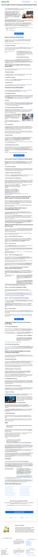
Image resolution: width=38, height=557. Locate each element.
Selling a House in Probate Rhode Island (9, 489)
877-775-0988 (18, 478)
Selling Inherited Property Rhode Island (9, 486)
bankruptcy (16, 415)
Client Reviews (13, 30)
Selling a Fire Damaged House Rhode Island (10, 495)
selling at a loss (21, 251)
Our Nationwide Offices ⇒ (17, 554)
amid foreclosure (23, 90)
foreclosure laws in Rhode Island (18, 264)
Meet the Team (28, 541)
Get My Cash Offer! (19, 512)
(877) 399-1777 (28, 551)
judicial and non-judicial (25, 43)
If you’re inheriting (8, 346)
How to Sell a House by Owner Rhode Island (10, 492)
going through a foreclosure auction (19, 261)
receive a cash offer (17, 314)
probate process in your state (10, 347)
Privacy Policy (28, 553)
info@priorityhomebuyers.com (30, 552)
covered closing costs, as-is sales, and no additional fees (18, 294)
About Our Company (28, 540)
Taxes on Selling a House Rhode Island (24, 489)
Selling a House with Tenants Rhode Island (25, 492)
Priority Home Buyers (22, 475)
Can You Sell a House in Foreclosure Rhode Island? (26, 486)
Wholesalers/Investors (29, 545)
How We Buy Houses (28, 542)
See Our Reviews (28, 543)
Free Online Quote (28, 544)
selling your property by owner (10, 329)
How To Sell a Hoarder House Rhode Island (25, 495)
